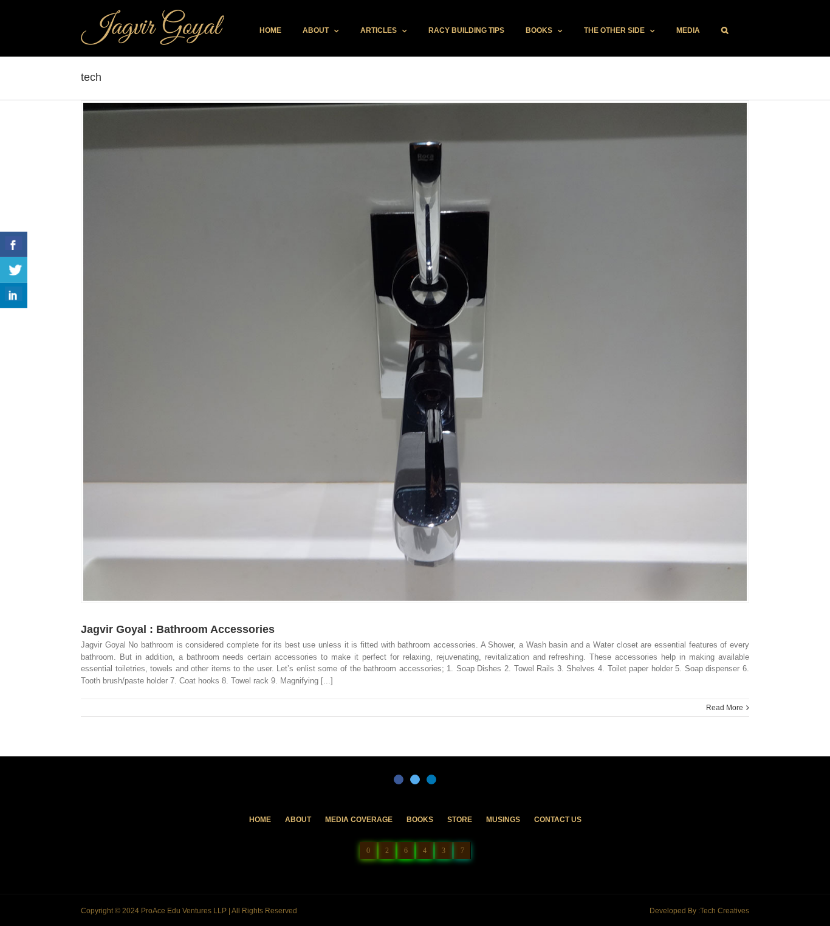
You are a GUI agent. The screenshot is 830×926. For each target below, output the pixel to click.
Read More (724, 707)
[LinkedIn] (431, 779)
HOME (260, 819)
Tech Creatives (724, 911)
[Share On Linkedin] (13, 295)
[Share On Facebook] (13, 244)
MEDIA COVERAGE (359, 819)
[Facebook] (398, 779)
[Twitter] (415, 779)
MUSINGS (503, 819)
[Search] (724, 30)
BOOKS (419, 819)
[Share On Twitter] (13, 270)
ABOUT (298, 819)
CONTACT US (557, 819)
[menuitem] (270, 30)
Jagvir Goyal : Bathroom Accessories (178, 629)
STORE (459, 819)
